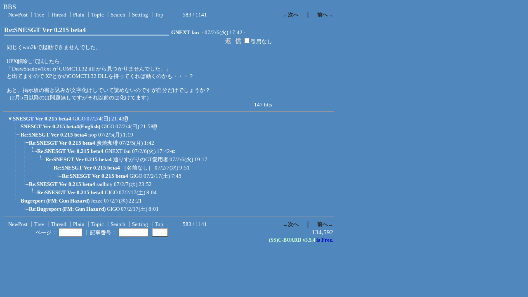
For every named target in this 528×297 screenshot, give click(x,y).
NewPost (18, 15)
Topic (97, 15)
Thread (58, 15)
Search (118, 15)
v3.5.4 (309, 240)
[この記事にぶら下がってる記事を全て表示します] (16, 129)
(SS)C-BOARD (285, 240)
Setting (140, 15)
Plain (79, 15)
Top (159, 15)
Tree (39, 15)
